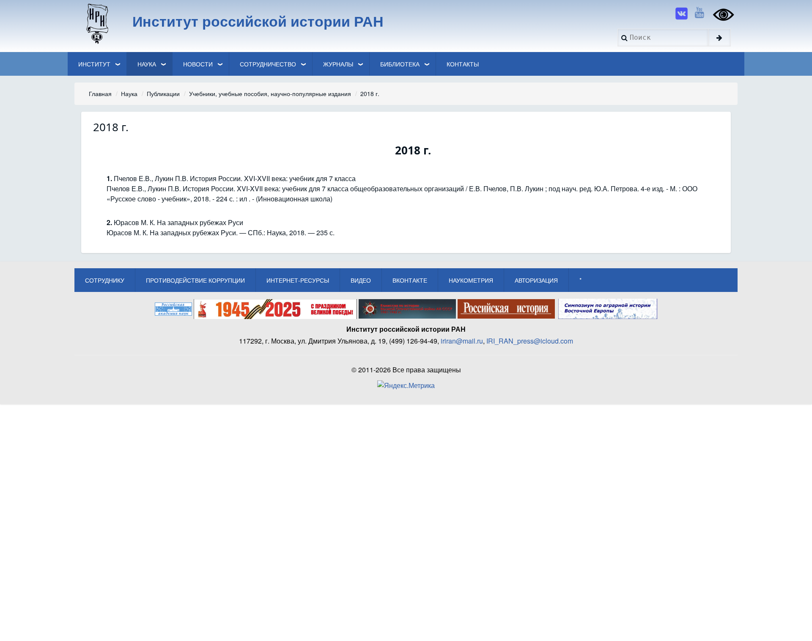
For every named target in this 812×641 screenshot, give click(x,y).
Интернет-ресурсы (297, 280)
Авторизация (536, 280)
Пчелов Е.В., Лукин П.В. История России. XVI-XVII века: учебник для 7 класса (235, 178)
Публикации (163, 93)
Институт (94, 64)
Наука (146, 64)
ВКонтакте (409, 280)
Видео (361, 280)
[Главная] (96, 23)
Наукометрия (471, 280)
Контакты (463, 64)
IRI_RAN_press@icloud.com (529, 341)
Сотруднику (104, 280)
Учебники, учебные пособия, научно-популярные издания (270, 93)
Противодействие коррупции (195, 280)
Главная (100, 93)
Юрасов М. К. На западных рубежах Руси (178, 222)
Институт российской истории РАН (258, 21)
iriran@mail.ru (462, 341)
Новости (198, 64)
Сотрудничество (268, 64)
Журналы (338, 64)
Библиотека (400, 64)
